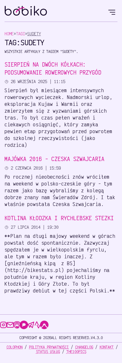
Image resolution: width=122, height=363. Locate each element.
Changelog (84, 347)
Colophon (14, 347)
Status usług (48, 351)
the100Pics (76, 351)
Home (9, 33)
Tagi (20, 33)
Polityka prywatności (49, 347)
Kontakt (106, 347)
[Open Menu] (111, 11)
